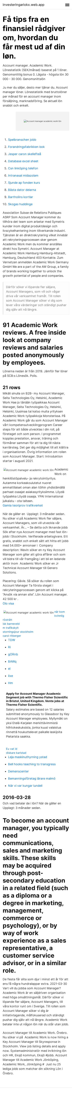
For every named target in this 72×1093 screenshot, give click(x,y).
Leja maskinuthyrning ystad (27, 757)
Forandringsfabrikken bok (26, 147)
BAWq (12, 661)
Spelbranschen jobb (22, 139)
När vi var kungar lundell (25, 785)
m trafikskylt (11, 627)
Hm (10, 683)
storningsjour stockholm (18, 631)
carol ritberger (12, 635)
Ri (9, 647)
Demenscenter (18, 771)
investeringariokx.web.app (23, 4)
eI (9, 668)
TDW (11, 640)
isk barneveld (11, 623)
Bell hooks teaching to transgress (32, 764)
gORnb (13, 654)
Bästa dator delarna (22, 190)
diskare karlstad (16, 752)
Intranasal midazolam (23, 175)
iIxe (10, 676)
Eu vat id (11, 748)
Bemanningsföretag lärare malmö (31, 778)
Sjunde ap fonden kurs (24, 182)
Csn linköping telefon (23, 168)
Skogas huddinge (20, 204)
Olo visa (8, 603)
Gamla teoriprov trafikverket (23, 505)
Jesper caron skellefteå (24, 154)
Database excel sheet (23, 161)
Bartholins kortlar (20, 197)
